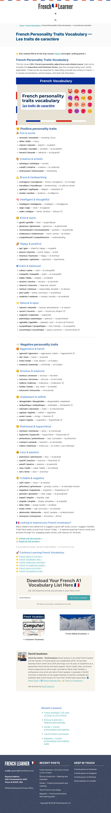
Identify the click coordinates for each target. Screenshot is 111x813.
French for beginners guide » (32, 565)
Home (22, 25)
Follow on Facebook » (74, 680)
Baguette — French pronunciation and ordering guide (56, 741)
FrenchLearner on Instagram (85, 773)
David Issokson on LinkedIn (85, 781)
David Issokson (48, 686)
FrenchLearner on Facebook (85, 769)
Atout (58, 54)
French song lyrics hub (29, 568)
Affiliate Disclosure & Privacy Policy (19, 788)
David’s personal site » (52, 680)
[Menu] (55, 13)
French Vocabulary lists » (30, 559)
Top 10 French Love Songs (56, 734)
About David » (34, 680)
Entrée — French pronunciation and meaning (56, 728)
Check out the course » (30, 538)
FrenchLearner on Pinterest (85, 777)
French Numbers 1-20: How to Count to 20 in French (56, 713)
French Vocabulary (33, 25)
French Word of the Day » (31, 556)
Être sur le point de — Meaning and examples (54, 721)
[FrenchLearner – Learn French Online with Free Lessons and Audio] (55, 6)
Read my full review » (29, 541)
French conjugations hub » (31, 571)
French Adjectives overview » (32, 562)
